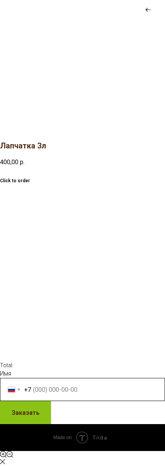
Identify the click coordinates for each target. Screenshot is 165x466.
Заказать (26, 412)
